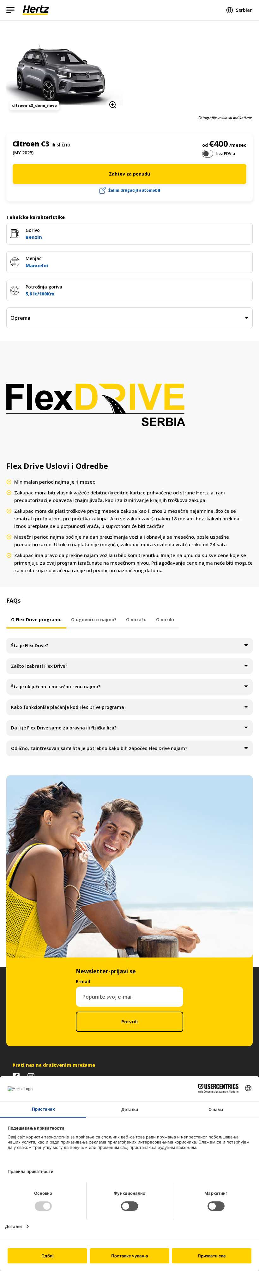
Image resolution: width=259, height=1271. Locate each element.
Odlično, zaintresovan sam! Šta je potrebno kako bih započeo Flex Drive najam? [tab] (99, 748)
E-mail (83, 981)
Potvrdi (129, 1022)
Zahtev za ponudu (129, 174)
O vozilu (165, 620)
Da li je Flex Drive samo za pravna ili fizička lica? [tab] (64, 728)
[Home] (35, 10)
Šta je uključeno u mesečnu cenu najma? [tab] (55, 687)
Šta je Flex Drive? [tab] (29, 645)
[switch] (207, 154)
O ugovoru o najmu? (94, 620)
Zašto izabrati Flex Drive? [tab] (39, 666)
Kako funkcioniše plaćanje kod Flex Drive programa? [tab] (68, 707)
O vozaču (136, 620)
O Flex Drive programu (36, 620)
